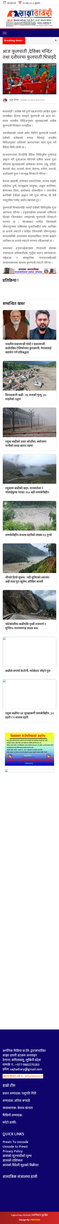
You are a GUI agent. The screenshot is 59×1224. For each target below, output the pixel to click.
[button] (5, 33)
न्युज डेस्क (14, 100)
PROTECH (35, 1220)
